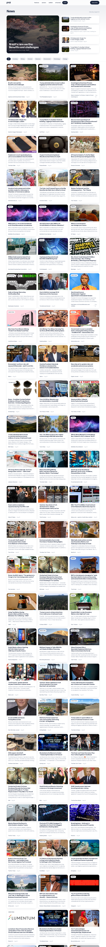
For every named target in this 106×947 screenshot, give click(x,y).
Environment (47, 59)
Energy (65, 59)
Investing (15, 59)
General (30, 59)
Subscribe (95, 2)
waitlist (51, 2)
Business (38, 59)
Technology (57, 59)
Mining (22, 59)
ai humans (58, 2)
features (36, 2)
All (8, 59)
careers (44, 2)
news (65, 2)
